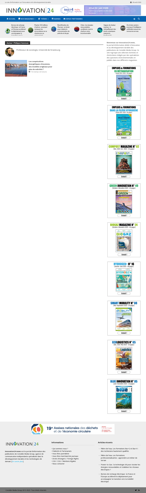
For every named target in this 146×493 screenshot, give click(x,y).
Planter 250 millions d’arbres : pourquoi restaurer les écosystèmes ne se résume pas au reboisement (41, 30)
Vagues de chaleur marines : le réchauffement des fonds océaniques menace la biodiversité (110, 30)
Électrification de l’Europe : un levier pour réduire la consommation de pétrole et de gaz (63, 29)
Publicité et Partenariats (62, 451)
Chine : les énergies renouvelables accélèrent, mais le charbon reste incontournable (87, 29)
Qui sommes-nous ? (60, 448)
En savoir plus (17, 461)
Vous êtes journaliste (60, 453)
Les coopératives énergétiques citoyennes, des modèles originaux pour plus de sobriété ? (40, 65)
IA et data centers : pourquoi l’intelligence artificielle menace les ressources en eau (134, 28)
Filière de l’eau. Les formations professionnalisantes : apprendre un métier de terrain (119, 457)
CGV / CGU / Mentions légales (64, 461)
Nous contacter (58, 463)
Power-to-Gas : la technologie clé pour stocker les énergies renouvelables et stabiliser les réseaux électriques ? (120, 467)
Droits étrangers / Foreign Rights (65, 458)
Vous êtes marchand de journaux (65, 456)
